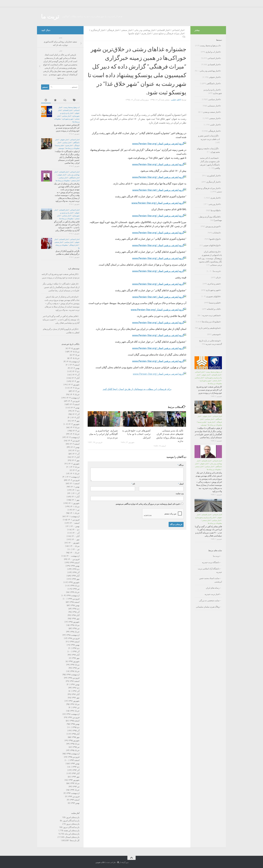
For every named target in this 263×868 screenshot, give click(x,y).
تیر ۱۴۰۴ (75, 391)
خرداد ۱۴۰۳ (74, 434)
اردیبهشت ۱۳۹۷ (72, 674)
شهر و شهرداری (67, 119)
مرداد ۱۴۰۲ (74, 467)
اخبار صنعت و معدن (211, 112)
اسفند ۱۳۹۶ (74, 681)
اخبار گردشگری (98, 30)
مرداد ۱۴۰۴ (74, 388)
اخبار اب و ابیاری (212, 52)
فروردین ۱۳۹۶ (73, 717)
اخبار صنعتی (126, 30)
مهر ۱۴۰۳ (75, 421)
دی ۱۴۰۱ (75, 490)
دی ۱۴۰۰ (75, 529)
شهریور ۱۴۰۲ (73, 463)
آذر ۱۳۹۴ (75, 770)
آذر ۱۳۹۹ (75, 572)
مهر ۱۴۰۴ (75, 381)
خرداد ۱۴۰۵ (74, 358)
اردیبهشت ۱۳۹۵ (72, 753)
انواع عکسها (133, 33)
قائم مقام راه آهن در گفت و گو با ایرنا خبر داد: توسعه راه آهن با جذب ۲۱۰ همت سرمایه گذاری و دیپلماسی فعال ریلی (61, 319)
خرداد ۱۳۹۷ (74, 671)
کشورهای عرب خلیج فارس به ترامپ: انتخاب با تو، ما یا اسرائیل (136, 434)
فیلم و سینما (59, 145)
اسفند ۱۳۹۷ (74, 641)
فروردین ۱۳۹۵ (73, 757)
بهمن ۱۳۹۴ (74, 763)
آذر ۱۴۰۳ (75, 414)
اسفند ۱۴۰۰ (74, 523)
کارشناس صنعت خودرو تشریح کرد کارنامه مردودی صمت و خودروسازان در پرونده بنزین (66, 128)
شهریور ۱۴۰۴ (73, 384)
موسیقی (61, 148)
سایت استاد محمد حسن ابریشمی (210, 580)
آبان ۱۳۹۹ (75, 575)
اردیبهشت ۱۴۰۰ (72, 556)
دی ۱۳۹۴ (75, 767)
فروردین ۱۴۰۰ (73, 559)
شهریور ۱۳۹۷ (73, 661)
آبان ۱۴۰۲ (75, 457)
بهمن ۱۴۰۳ (74, 407)
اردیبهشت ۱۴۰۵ (72, 361)
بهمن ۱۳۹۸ (74, 605)
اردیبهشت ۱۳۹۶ (72, 714)
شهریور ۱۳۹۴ (73, 780)
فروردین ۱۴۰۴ (73, 401)
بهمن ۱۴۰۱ (74, 486)
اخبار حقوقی (64, 140)
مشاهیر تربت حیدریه (210, 315)
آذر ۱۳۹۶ (75, 691)
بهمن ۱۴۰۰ (74, 526)
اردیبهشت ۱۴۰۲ (72, 477)
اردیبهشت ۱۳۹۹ (72, 595)
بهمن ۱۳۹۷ (74, 645)
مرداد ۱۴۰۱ (74, 506)
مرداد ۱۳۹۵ (74, 744)
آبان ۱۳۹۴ (75, 773)
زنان (217, 277)
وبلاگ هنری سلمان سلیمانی (207, 607)
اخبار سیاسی (66, 116)
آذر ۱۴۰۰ (75, 533)
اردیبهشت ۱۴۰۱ (72, 516)
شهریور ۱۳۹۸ (73, 622)
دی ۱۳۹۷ (75, 648)
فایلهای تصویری (212, 296)
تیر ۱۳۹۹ (75, 589)
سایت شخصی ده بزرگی (209, 600)
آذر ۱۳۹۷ (75, 651)
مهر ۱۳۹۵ (75, 737)
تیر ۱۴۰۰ (75, 549)
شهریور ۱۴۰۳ (73, 424)
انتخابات (215, 232)
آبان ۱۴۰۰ (75, 536)
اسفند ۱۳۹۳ (74, 800)
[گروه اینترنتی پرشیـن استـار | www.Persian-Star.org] (159, 348)
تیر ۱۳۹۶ (75, 707)
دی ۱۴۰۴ (75, 371)
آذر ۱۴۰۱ (75, 493)
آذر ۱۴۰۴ (75, 374)
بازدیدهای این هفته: (71, 830)
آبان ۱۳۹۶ (75, 694)
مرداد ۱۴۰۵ (74, 351)
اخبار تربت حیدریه (212, 594)
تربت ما (50, 16)
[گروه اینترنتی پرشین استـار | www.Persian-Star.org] (159, 232)
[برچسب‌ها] (74, 100)
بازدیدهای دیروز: (72, 824)
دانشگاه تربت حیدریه (210, 562)
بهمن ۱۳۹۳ (74, 803)
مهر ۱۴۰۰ (75, 539)
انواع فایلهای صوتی (211, 245)
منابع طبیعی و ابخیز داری (209, 328)
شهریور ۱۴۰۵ (73, 348)
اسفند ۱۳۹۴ (74, 760)
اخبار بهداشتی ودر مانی (144, 30)
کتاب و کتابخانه (213, 309)
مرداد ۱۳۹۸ (74, 625)
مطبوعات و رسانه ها (72, 148)
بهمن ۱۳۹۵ (74, 724)
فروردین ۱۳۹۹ (73, 599)
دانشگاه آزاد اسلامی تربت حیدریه (210, 570)
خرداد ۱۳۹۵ (74, 750)
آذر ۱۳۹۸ (75, 612)
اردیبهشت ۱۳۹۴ (72, 793)
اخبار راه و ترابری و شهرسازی (205, 517)
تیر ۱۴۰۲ (75, 470)
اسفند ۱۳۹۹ (74, 562)
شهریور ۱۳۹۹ (73, 582)
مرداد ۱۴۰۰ (74, 546)
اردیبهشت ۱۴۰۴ (72, 398)
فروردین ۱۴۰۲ (73, 480)
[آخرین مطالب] (46, 100)
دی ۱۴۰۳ (75, 411)
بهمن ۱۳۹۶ (74, 684)
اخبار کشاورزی (213, 175)
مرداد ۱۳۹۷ (74, 664)
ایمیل (181, 484)
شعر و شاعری (213, 284)
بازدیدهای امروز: (72, 817)
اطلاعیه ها (215, 210)
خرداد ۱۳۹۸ (74, 631)
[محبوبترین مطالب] (55, 100)
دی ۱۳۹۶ (75, 687)
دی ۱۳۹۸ (75, 608)
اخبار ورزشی (213, 204)
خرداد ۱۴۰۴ (74, 394)
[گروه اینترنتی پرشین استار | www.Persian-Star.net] (159, 190)
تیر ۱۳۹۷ (75, 668)
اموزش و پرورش (212, 226)
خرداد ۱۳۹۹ (74, 592)
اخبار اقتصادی (163, 30)
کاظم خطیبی (176, 100)
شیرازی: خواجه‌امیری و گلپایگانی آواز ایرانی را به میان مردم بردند (103, 434)
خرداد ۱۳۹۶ (74, 711)
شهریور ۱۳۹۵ (73, 740)
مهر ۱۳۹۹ (75, 579)
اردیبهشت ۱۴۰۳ (72, 437)
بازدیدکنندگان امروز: (70, 820)
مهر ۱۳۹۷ (75, 658)
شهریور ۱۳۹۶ (73, 701)
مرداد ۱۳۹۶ (74, 704)
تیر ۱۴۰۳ (75, 430)
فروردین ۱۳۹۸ (73, 638)
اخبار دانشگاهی (74, 178)
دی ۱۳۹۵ (75, 727)
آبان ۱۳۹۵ (75, 734)
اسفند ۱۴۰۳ (74, 404)
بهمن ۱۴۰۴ (74, 368)
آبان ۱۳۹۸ (75, 615)
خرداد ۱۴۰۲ (74, 473)
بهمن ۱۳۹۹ (74, 566)
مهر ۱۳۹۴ (75, 776)
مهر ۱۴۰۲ (75, 460)
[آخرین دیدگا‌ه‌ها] (65, 100)
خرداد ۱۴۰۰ (74, 552)
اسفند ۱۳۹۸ (74, 602)
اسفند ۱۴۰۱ (74, 483)
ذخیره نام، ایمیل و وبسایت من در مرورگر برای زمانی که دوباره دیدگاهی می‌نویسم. (147, 504)
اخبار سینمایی (213, 105)
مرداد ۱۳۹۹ (74, 585)
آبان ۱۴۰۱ (75, 496)
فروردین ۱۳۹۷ (73, 678)
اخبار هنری (146, 33)
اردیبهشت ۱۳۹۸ (72, 635)
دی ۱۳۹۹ (75, 569)
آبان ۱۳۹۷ (75, 655)
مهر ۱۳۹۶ (75, 697)
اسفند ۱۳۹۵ (74, 720)
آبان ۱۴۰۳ (75, 417)
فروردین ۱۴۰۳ (73, 440)
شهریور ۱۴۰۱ (73, 503)
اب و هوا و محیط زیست (71, 107)
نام (133, 484)
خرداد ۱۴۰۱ (74, 513)
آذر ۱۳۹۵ (75, 730)
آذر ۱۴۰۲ (75, 454)
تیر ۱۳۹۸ (75, 628)
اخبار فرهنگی (113, 30)
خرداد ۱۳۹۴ (74, 790)
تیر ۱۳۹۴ (75, 786)
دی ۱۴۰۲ (75, 450)
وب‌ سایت (180, 493)
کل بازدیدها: (74, 840)
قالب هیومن (99, 862)
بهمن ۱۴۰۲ (74, 447)
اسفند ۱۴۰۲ (74, 444)
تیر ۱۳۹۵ (75, 747)
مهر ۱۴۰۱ (75, 500)
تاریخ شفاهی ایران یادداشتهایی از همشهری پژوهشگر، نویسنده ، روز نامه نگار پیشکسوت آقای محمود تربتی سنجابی (210, 258)
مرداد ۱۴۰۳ (74, 427)
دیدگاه (181, 465)
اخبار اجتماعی (178, 30)
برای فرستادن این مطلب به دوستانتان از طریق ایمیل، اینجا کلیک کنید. (136, 389)
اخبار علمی (214, 124)
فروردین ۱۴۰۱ (73, 519)
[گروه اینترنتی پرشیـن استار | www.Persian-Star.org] (159, 177)
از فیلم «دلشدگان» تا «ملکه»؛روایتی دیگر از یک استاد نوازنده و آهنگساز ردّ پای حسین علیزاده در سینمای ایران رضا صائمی (67, 157)
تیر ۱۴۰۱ (75, 510)
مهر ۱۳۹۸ (75, 618)
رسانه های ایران (212, 588)
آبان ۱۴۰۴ (75, 378)
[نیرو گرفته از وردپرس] (118, 862)
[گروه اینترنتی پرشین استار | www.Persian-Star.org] (159, 143)
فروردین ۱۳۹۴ (73, 796)
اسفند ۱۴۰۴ (74, 365)
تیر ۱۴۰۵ (75, 355)
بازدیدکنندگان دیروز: (70, 827)
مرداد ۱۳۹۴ (74, 783)
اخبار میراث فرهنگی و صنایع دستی (168, 33)
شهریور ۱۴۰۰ (73, 543)
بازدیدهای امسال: (71, 837)
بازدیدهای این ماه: (71, 834)
